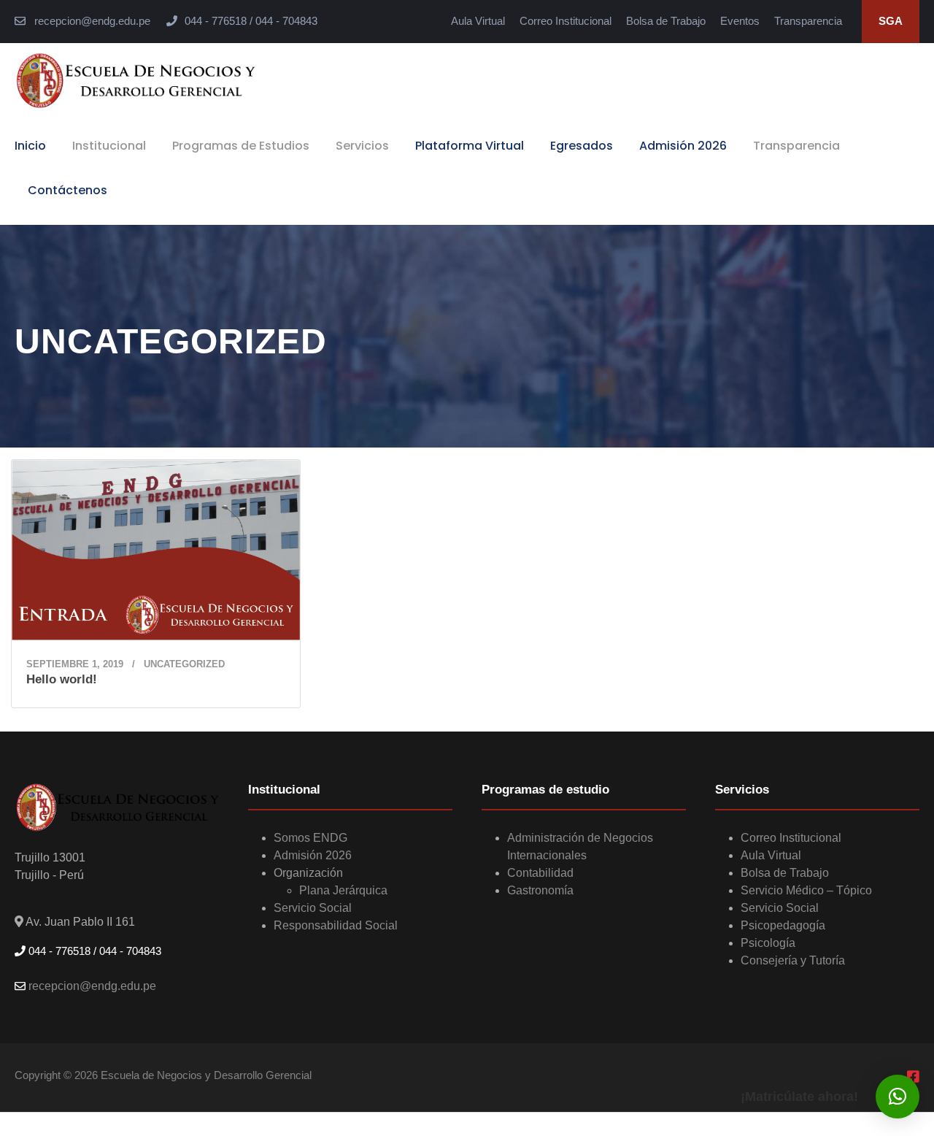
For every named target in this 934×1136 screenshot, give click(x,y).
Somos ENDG (310, 838)
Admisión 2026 (683, 145)
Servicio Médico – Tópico (806, 890)
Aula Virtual (478, 21)
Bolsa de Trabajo (666, 21)
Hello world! (61, 679)
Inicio (30, 145)
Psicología (768, 943)
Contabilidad (540, 873)
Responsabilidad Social (336, 925)
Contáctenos (67, 190)
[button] (897, 1096)
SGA (891, 21)
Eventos (740, 21)
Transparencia (808, 21)
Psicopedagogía (783, 925)
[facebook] (913, 1077)
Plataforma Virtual (469, 145)
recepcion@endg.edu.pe (90, 21)
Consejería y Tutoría (793, 960)
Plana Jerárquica (343, 890)
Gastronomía (540, 890)
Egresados (581, 145)
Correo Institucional (565, 21)
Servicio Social (313, 908)
